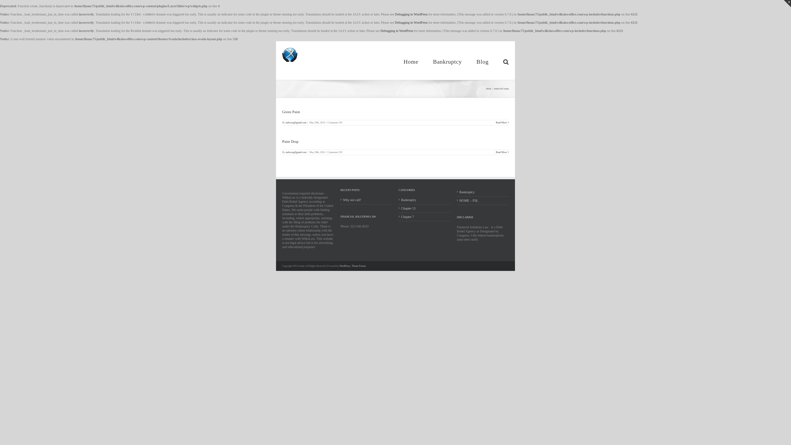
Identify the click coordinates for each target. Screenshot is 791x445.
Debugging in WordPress (411, 14)
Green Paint (291, 112)
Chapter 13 (408, 208)
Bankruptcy (408, 200)
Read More (501, 122)
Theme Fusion (359, 266)
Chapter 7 (407, 217)
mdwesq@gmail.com (296, 122)
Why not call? (352, 200)
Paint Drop (290, 141)
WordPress (344, 266)
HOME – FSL (468, 200)
